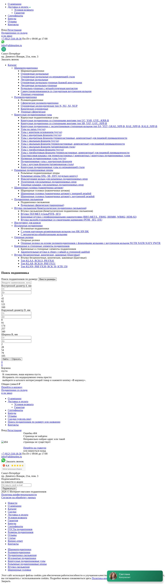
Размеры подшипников (20, 532)
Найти (5, 359)
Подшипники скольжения (22, 555)
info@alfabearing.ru (11, 45)
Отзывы (12, 535)
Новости (12, 503)
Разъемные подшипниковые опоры (27, 564)
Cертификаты (15, 526)
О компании (14, 506)
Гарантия (13, 520)
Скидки (12, 511)
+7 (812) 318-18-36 (11, 38)
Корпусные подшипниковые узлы (26, 561)
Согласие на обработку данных (18, 497)
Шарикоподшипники (19, 549)
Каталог (12, 508)
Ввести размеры (47, 279)
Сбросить (16, 359)
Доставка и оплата (18, 514)
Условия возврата (17, 517)
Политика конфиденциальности (19, 494)
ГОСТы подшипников (20, 529)
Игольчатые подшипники (22, 558)
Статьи (12, 538)
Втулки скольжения (19, 567)
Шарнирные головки (19, 569)
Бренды (12, 523)
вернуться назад (37, 450)
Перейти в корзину (11, 387)
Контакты (13, 543)
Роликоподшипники (19, 552)
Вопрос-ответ (15, 541)
